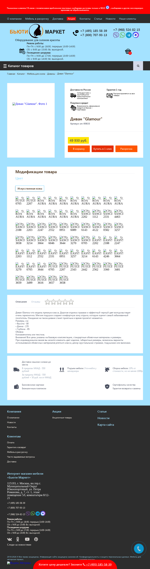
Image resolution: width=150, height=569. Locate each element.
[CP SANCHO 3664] (44, 238)
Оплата (10, 442)
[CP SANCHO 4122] (99, 224)
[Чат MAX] (108, 8)
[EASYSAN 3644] (44, 264)
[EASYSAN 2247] (121, 238)
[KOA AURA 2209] (110, 198)
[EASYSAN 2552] (44, 251)
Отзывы (35, 301)
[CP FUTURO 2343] (77, 264)
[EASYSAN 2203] (23, 251)
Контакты (85, 18)
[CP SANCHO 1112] (99, 211)
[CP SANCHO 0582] (110, 224)
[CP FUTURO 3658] (66, 277)
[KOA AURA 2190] (88, 198)
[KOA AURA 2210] (121, 198)
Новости (110, 18)
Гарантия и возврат (16, 447)
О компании (14, 18)
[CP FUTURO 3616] (44, 277)
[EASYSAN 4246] (110, 251)
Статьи (98, 18)
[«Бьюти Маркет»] (37, 37)
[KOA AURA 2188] (77, 198)
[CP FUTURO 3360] (110, 264)
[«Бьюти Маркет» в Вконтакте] (9, 539)
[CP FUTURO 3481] (121, 264)
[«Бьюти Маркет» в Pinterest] (36, 539)
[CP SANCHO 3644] (66, 238)
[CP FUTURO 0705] (55, 264)
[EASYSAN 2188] (110, 238)
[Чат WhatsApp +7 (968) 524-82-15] (123, 36)
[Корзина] (128, 51)
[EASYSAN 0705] (33, 264)
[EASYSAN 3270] (23, 264)
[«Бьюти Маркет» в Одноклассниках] (18, 539)
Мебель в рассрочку (37, 18)
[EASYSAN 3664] (121, 251)
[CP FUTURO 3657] (55, 277)
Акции (71, 18)
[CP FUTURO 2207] (66, 264)
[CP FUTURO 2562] (99, 264)
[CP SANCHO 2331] (110, 211)
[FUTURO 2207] (33, 198)
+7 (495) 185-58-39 (16, 503)
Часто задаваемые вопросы (21, 456)
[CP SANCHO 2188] (23, 224)
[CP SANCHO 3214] (33, 238)
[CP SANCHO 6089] (77, 224)
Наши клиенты (127, 18)
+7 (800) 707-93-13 (16, 507)
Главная (11, 73)
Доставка (57, 18)
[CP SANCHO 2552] (55, 224)
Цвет (19, 178)
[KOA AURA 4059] (55, 211)
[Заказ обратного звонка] (75, 33)
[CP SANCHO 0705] (88, 238)
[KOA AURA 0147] (44, 198)
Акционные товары (62, 417)
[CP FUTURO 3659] (23, 277)
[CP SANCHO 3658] (23, 238)
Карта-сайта (106, 424)
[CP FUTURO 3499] (33, 277)
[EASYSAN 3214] (88, 251)
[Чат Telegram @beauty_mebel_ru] (129, 36)
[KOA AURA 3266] (23, 211)
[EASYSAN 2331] (55, 251)
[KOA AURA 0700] (55, 198)
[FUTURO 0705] (23, 198)
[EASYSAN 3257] (77, 251)
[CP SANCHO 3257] (121, 224)
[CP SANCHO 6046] (55, 238)
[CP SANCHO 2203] (33, 224)
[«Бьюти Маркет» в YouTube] (27, 539)
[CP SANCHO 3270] (77, 238)
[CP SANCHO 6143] (88, 224)
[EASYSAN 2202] (99, 238)
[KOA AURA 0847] (66, 198)
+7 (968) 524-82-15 (16, 514)
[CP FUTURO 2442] (88, 264)
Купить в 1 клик (102, 148)
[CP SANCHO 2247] (44, 224)
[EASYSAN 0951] (66, 251)
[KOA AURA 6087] (77, 211)
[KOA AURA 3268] (44, 211)
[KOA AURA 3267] (33, 211)
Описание (21, 301)
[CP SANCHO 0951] (66, 224)
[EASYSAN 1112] (33, 251)
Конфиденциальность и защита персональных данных (104, 556)
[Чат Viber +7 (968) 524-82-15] (116, 36)
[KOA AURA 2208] (99, 198)
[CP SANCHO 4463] (121, 211)
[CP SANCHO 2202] (88, 211)
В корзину (79, 148)
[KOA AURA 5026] (66, 211)
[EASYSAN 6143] (99, 251)
